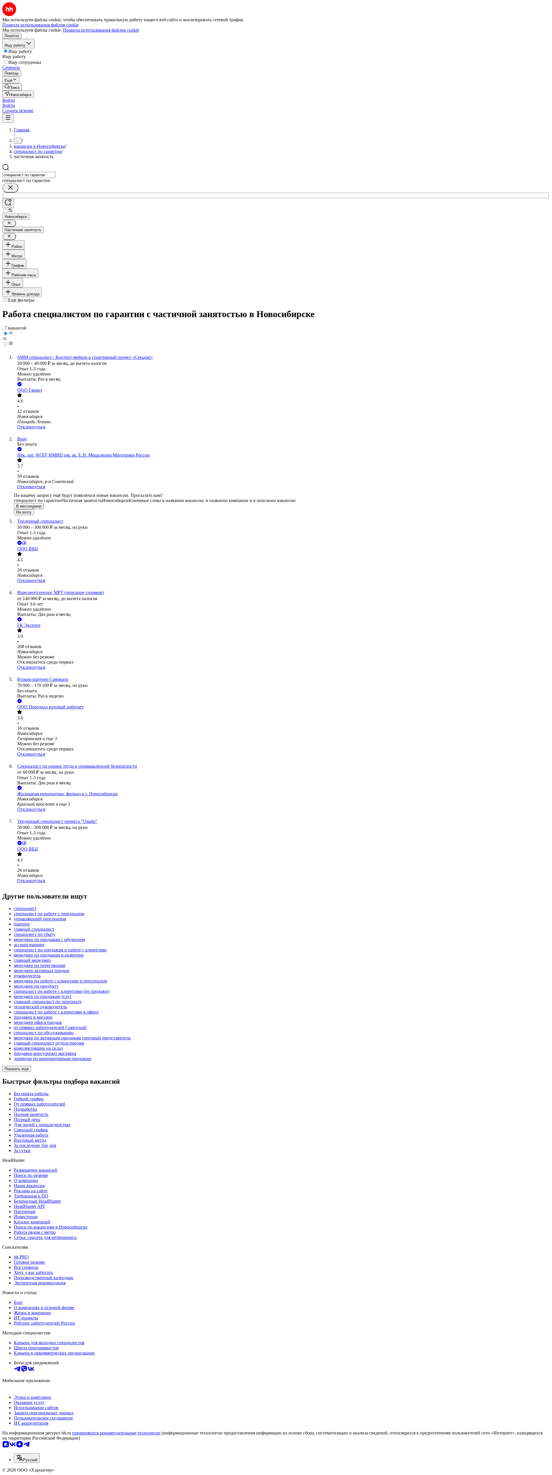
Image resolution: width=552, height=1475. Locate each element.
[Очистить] (10, 188)
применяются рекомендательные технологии (116, 1432)
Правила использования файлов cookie (101, 30)
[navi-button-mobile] (8, 118)
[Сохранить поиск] (8, 203)
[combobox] (28, 175)
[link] (12, 87)
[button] (8, 100)
